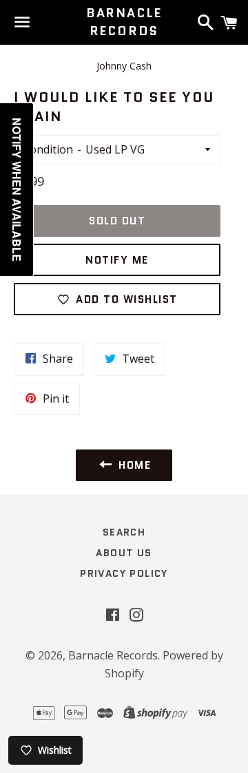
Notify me (117, 260)
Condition (48, 149)
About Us (124, 553)
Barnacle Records (124, 22)
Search (124, 532)
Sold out (117, 221)
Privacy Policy (124, 573)
